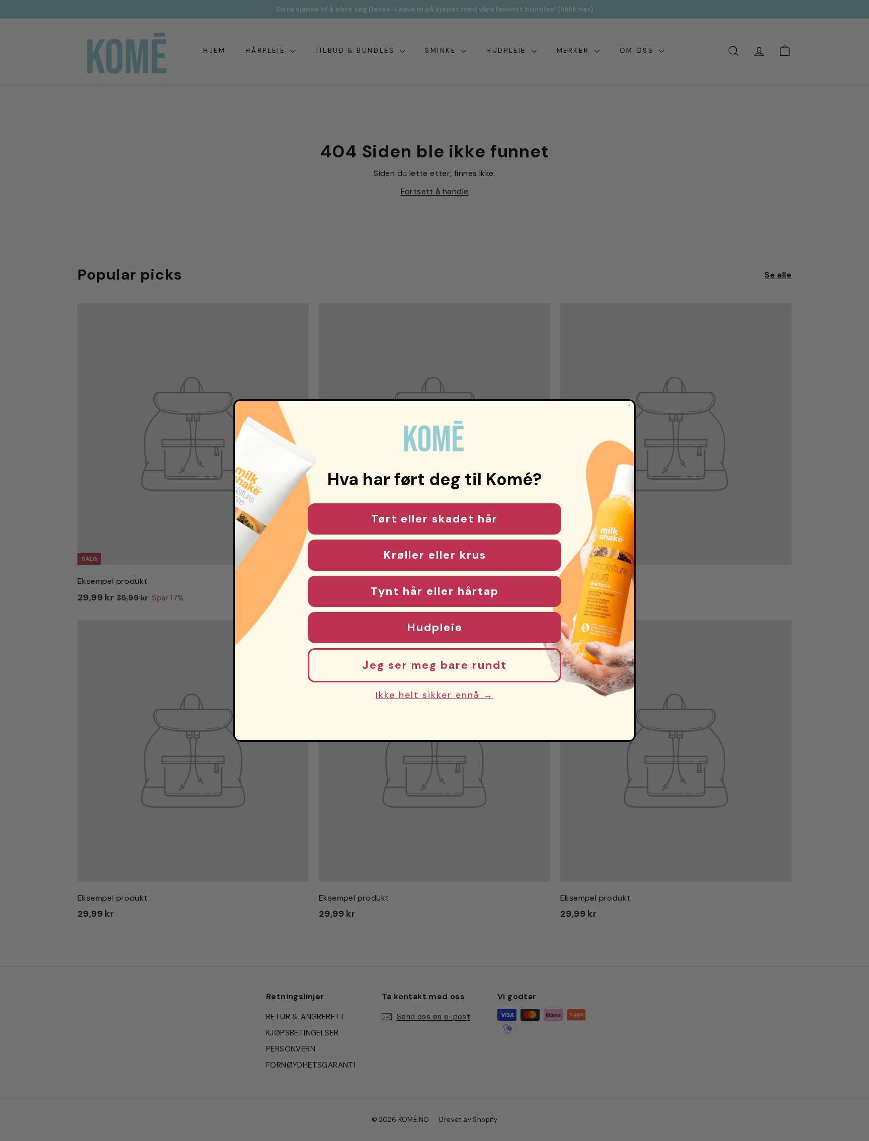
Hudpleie (435, 627)
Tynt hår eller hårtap (435, 591)
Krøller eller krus (434, 555)
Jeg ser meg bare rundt (434, 665)
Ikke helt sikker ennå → (434, 695)
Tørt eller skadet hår (434, 518)
